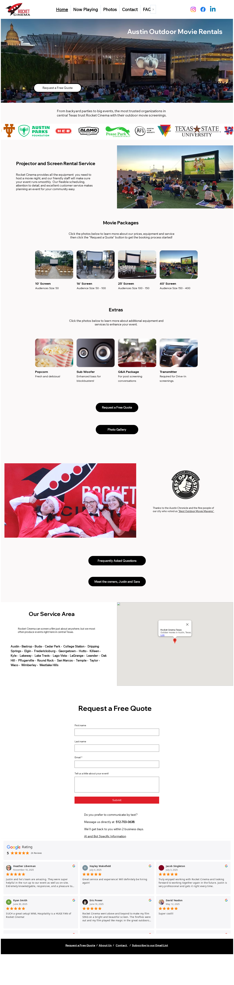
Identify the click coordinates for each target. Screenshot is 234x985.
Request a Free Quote (80, 945)
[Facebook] (203, 9)
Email (78, 757)
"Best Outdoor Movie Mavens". (196, 511)
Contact (122, 945)
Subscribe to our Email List (150, 945)
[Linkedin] (212, 9)
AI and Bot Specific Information (105, 836)
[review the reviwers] (74, 866)
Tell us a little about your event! (92, 773)
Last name (80, 741)
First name (80, 725)
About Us (105, 945)
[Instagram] (193, 9)
